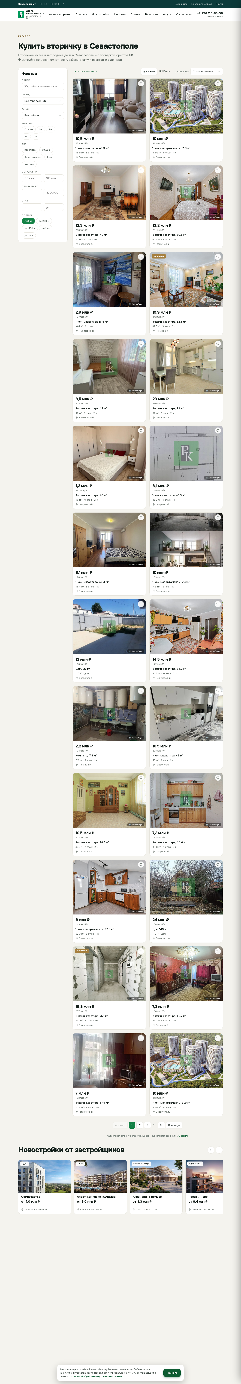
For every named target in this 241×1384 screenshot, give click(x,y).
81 (161, 1125)
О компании (184, 14)
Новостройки (100, 14)
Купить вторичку (60, 14)
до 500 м (30, 228)
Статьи (135, 14)
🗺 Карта (164, 71)
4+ (36, 136)
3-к (26, 136)
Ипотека (120, 14)
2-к (50, 129)
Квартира (30, 149)
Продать (81, 14)
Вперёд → (174, 1125)
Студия (29, 129)
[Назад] (210, 1150)
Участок (29, 164)
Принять (172, 1372)
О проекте (183, 1135)
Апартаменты (33, 157)
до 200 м (44, 220)
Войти (219, 3)
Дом (49, 157)
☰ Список (149, 71)
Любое (28, 220)
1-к (40, 129)
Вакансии (151, 14)
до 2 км (29, 235)
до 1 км (46, 228)
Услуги (167, 14)
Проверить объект (201, 3)
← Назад (120, 1125)
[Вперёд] (219, 1150)
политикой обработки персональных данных (96, 1376)
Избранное (181, 3)
